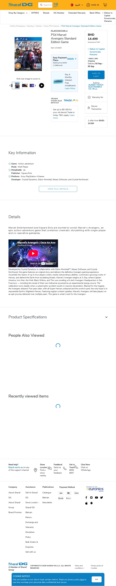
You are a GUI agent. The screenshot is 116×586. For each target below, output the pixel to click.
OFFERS (35, 13)
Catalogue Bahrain (46, 495)
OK (96, 579)
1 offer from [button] (96, 122)
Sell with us (30, 552)
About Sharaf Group (14, 505)
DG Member (59, 13)
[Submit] (40, 4)
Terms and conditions (79, 567)
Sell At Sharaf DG (31, 495)
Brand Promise (15, 512)
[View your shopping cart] (105, 5)
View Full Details (58, 189)
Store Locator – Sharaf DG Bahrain (32, 507)
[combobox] (45, 5)
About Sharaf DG (14, 495)
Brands (46, 13)
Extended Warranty (76, 13)
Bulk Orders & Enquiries (31, 544)
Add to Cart (96, 74)
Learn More (70, 88)
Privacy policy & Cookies (97, 567)
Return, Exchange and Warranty (31, 522)
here (82, 579)
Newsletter (47, 502)
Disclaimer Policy (30, 534)
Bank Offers (95, 13)
